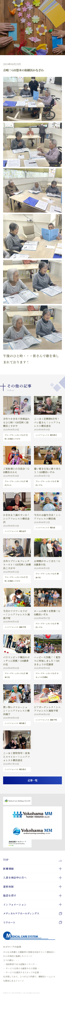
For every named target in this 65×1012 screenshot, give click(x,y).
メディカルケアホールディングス (21, 913)
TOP (5, 859)
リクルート (9, 922)
